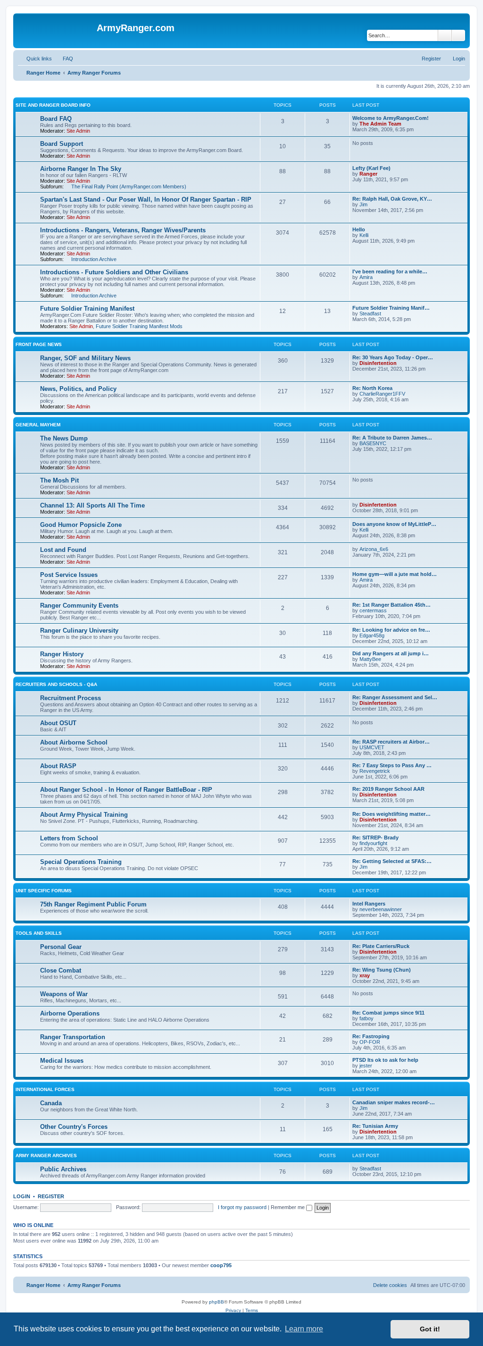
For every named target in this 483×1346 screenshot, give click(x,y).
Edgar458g (371, 635)
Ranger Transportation (72, 1037)
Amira (366, 277)
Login (21, 1196)
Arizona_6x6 (373, 549)
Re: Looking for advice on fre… (391, 630)
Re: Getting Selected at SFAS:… (392, 861)
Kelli (363, 235)
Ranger (368, 174)
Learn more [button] (304, 1329)
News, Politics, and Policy (78, 388)
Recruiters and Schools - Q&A (56, 684)
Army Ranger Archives (46, 1155)
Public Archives (63, 1169)
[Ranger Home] (56, 31)
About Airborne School (74, 742)
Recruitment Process (70, 698)
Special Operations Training (81, 861)
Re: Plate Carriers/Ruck (380, 946)
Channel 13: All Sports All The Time (92, 505)
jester (365, 1065)
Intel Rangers (368, 903)
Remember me (288, 1207)
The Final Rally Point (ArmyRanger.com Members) (128, 186)
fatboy (366, 1018)
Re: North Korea (372, 388)
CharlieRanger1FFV (382, 394)
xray (364, 975)
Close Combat (60, 970)
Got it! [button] (430, 1329)
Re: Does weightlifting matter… (391, 814)
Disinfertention (378, 363)
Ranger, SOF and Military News (85, 358)
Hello (358, 229)
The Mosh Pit (59, 480)
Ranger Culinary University (79, 630)
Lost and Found (63, 549)
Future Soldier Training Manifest (87, 308)
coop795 (221, 1265)
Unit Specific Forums (44, 890)
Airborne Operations (70, 1013)
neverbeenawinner (380, 909)
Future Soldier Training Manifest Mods (139, 326)
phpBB (216, 1301)
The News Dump (64, 438)
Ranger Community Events (79, 605)
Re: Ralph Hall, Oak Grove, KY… (392, 199)
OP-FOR (369, 1042)
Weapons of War (64, 994)
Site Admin (78, 131)
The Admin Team (380, 124)
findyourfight (373, 843)
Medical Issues (61, 1060)
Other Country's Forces (74, 1126)
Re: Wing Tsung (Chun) (381, 970)
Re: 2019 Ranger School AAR (388, 789)
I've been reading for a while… (389, 271)
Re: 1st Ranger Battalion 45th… (391, 605)
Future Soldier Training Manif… (391, 308)
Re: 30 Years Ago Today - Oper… (392, 357)
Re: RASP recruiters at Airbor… (391, 742)
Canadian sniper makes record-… (393, 1102)
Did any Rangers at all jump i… (390, 653)
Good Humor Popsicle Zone (81, 524)
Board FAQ (56, 118)
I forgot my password (242, 1207)
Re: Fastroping (371, 1036)
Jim (363, 204)
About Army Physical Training (84, 814)
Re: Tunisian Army (375, 1126)
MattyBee (370, 659)
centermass (373, 610)
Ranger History (61, 654)
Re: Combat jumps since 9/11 (388, 1013)
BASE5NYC (372, 443)
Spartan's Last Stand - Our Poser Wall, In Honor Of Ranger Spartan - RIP (145, 199)
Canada (51, 1103)
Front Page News (39, 344)
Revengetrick (374, 771)
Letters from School (69, 838)
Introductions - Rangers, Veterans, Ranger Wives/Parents (123, 230)
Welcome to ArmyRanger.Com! (390, 118)
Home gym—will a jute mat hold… (394, 574)
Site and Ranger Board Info (53, 105)
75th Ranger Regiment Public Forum (93, 904)
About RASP (58, 766)
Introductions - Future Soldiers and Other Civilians (114, 272)
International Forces (45, 1089)
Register (51, 1196)
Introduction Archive (94, 259)
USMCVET (371, 747)
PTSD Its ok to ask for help (385, 1060)
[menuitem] (63, 58)
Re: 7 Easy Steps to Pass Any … (392, 765)
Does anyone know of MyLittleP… (394, 524)
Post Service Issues (69, 574)
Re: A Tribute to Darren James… (392, 437)
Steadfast (370, 313)
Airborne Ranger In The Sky (80, 168)
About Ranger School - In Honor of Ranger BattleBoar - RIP (126, 789)
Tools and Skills (39, 933)
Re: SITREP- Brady (375, 837)
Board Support (61, 143)
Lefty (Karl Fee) (371, 168)
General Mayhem (38, 424)
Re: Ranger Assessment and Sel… (394, 697)
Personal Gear (61, 946)
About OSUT (58, 723)
